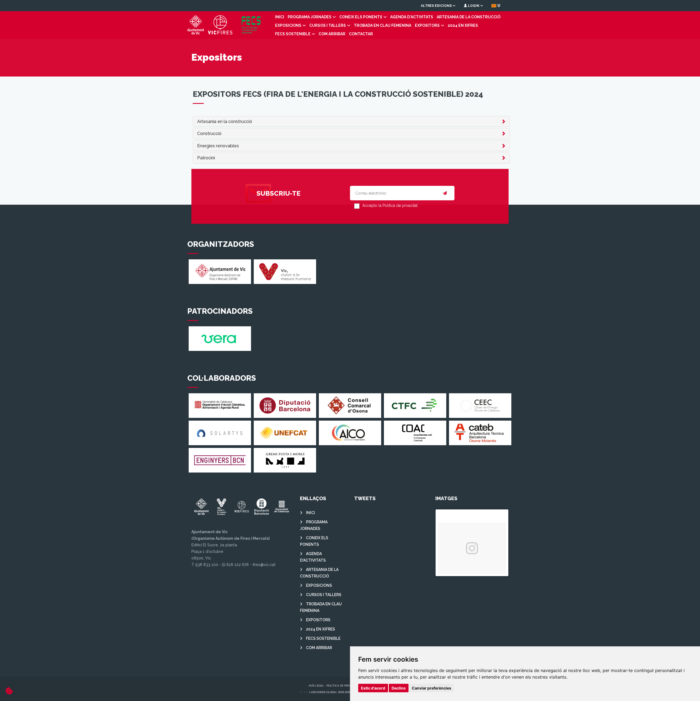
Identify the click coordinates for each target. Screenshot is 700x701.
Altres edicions (437, 6)
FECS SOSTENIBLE (293, 34)
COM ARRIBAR (332, 34)
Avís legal (316, 685)
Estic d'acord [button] (373, 688)
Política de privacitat (343, 685)
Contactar (361, 34)
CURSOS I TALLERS (327, 25)
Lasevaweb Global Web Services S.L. (335, 692)
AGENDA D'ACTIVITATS (411, 17)
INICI (279, 17)
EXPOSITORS (427, 25)
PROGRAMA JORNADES (309, 17)
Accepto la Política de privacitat (390, 205)
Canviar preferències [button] (431, 688)
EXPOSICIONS (288, 25)
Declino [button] (399, 688)
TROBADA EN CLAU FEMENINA (382, 25)
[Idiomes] (495, 5)
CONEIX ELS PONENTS (360, 17)
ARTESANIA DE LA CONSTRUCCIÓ (468, 17)
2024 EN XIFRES (463, 25)
